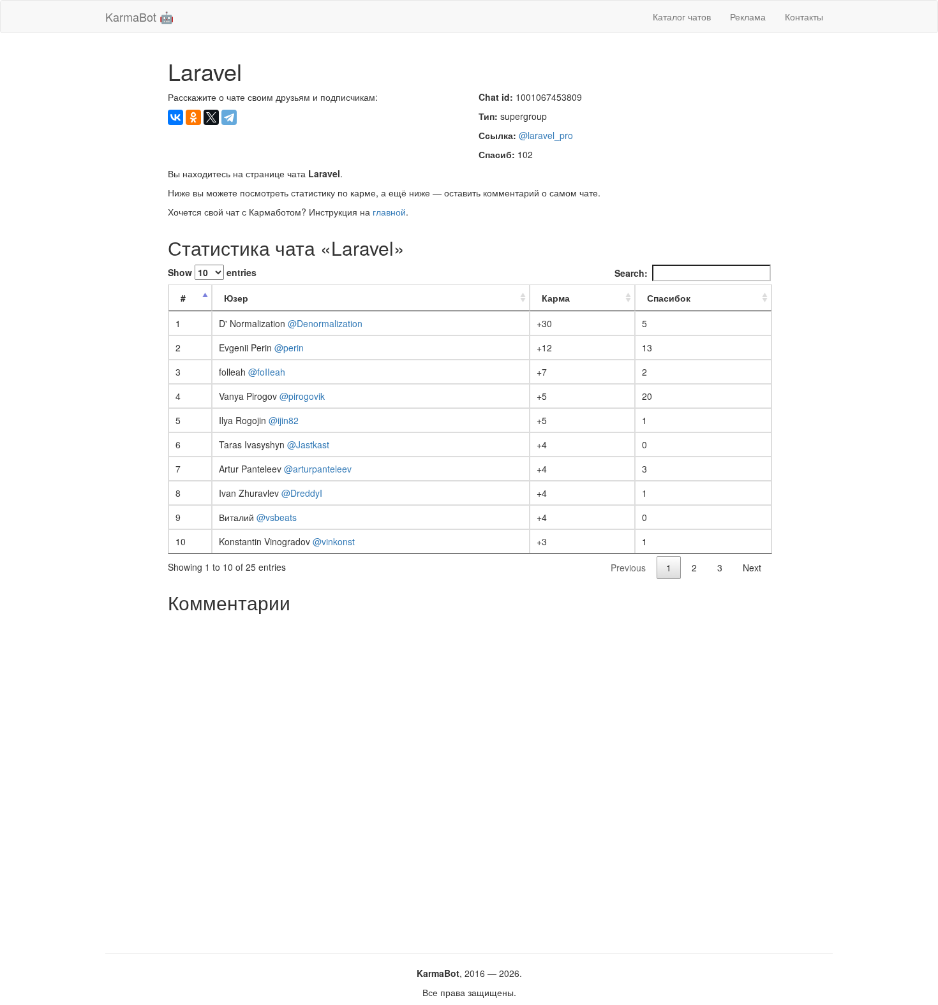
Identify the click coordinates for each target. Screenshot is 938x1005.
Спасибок (668, 297)
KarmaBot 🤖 (139, 16)
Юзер (236, 297)
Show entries (212, 272)
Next (752, 567)
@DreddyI (301, 493)
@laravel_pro (546, 135)
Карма (556, 297)
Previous (628, 567)
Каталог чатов (682, 16)
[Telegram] (229, 117)
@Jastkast (308, 444)
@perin (289, 347)
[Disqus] (469, 778)
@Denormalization (325, 323)
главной (389, 211)
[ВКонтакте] (175, 117)
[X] (211, 117)
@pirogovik (302, 396)
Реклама (748, 16)
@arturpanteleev (318, 468)
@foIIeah (266, 371)
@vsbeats (277, 517)
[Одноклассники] (193, 117)
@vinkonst (334, 541)
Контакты (804, 16)
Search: (631, 273)
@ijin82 (284, 420)
